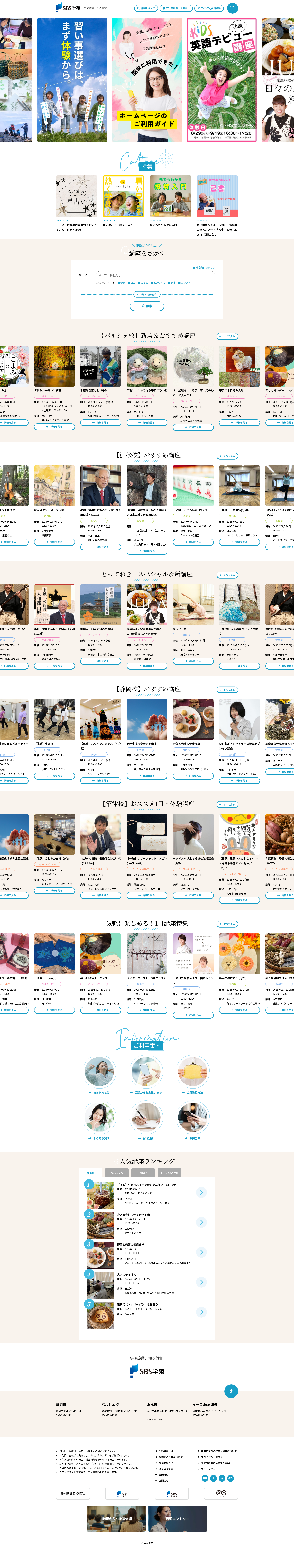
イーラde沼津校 (205, 1404)
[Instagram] (222, 1478)
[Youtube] (205, 1478)
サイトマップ (208, 1468)
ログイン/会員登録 (211, 8)
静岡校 (61, 1404)
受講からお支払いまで (171, 1457)
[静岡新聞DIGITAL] (73, 1493)
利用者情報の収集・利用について (219, 1451)
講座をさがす (148, 8)
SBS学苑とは (166, 1451)
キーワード (86, 275)
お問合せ (163, 1480)
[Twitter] (213, 1478)
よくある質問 (166, 1468)
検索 (149, 306)
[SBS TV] (122, 1493)
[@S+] (221, 1493)
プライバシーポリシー (213, 1457)
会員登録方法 (166, 1463)
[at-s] (230, 1478)
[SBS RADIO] (172, 1493)
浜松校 (152, 1404)
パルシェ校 (110, 1404)
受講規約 (163, 1474)
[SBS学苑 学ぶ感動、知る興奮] (80, 8)
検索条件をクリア (205, 267)
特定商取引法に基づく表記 (215, 1463)
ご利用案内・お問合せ (178, 8)
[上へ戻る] (231, 1391)
